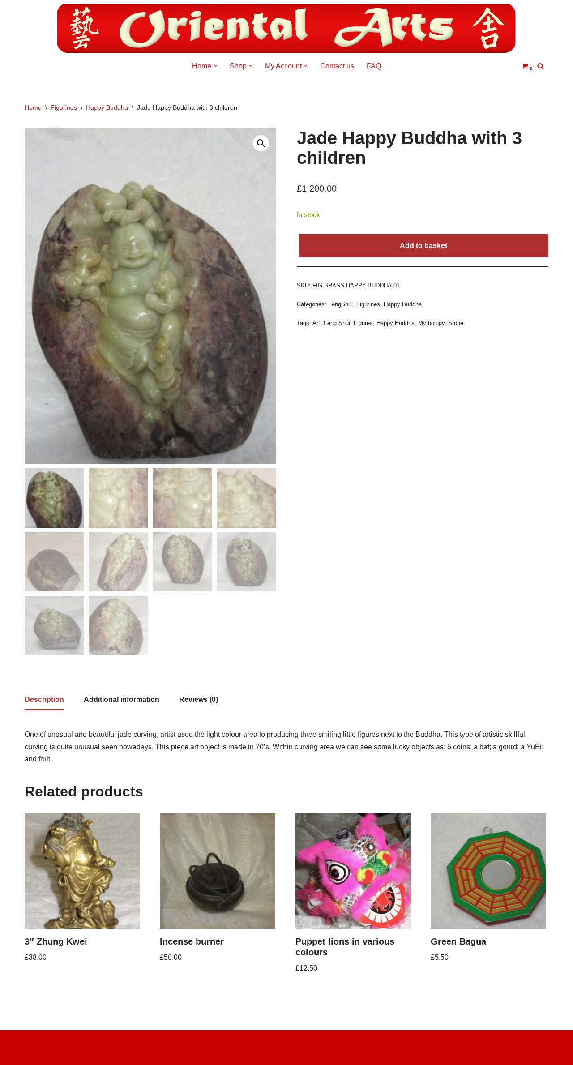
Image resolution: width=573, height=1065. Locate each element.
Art (316, 323)
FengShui (340, 304)
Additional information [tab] (121, 699)
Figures (363, 323)
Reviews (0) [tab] (198, 699)
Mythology (431, 323)
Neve (33, 1041)
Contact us (337, 66)
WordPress (42, 1053)
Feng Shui (337, 323)
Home (33, 107)
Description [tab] (44, 699)
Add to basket (423, 245)
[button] (215, 66)
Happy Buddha (107, 107)
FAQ (374, 66)
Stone (455, 323)
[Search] (540, 66)
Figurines (64, 107)
